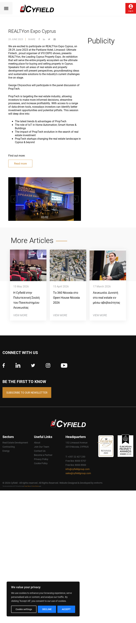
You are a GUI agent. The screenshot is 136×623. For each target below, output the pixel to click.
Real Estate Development (15, 442)
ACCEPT (66, 609)
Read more (20, 163)
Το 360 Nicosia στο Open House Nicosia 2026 (66, 297)
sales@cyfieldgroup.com (78, 473)
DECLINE (47, 609)
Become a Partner (43, 455)
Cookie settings (24, 609)
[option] (44, 199)
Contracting (8, 446)
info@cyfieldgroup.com (78, 469)
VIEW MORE (20, 315)
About (37, 442)
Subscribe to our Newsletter (26, 392)
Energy (6, 450)
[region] (43, 599)
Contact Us (39, 450)
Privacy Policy (41, 459)
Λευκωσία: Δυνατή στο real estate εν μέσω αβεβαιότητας (106, 297)
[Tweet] (49, 39)
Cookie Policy (41, 463)
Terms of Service (35, 486)
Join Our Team (41, 446)
